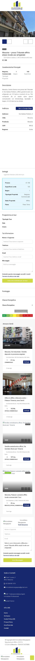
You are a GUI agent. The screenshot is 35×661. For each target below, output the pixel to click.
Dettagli (26, 362)
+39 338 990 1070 (10, 583)
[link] (17, 338)
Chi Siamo (7, 616)
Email (4, 253)
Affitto (4, 49)
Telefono (5, 245)
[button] (25, 41)
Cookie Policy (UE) (9, 619)
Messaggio (5, 261)
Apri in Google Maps (25, 108)
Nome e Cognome (8, 238)
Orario (4, 227)
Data (3, 223)
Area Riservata (8, 625)
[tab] (4, 41)
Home (6, 613)
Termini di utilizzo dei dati (10, 276)
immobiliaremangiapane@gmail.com (16, 587)
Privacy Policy (8, 622)
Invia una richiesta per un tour (18, 281)
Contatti (6, 628)
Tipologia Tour (7, 219)
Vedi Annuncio (23, 525)
